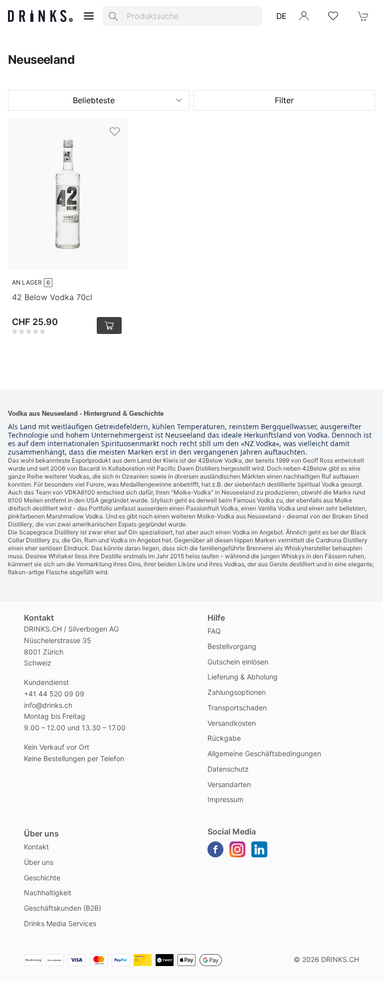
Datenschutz (228, 769)
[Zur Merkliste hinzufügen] (115, 132)
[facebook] (215, 849)
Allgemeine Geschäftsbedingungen (264, 753)
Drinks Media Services (60, 923)
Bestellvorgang (231, 646)
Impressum (225, 799)
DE (281, 16)
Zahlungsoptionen (236, 692)
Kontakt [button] (39, 618)
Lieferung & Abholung (242, 676)
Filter (284, 100)
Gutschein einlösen (237, 661)
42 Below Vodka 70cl (52, 297)
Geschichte (42, 877)
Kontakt (36, 846)
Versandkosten (231, 723)
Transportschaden (237, 707)
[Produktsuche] (113, 16)
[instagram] (237, 849)
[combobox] (182, 16)
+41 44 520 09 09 (54, 693)
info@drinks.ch (48, 705)
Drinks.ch (340, 959)
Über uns (38, 862)
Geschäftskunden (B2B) (62, 908)
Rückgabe (224, 738)
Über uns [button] (41, 833)
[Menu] (89, 16)
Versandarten (229, 784)
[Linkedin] (259, 849)
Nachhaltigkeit (47, 892)
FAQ (214, 631)
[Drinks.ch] (40, 16)
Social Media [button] (231, 831)
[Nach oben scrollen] (353, 972)
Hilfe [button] (216, 618)
